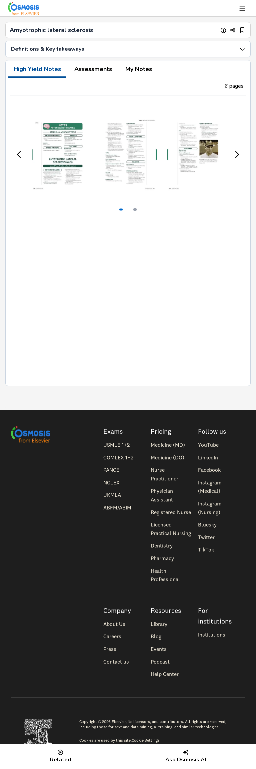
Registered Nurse (171, 512)
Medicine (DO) (167, 457)
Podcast (160, 661)
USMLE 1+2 (116, 444)
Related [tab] (60, 759)
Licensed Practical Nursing (171, 528)
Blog (156, 636)
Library (159, 624)
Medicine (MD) (168, 444)
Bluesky (207, 524)
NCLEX (111, 482)
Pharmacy (162, 558)
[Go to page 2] (135, 209)
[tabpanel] (128, 232)
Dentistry (162, 545)
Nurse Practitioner (164, 474)
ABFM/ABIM (117, 507)
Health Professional (165, 575)
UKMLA (112, 494)
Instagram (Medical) (210, 486)
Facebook (209, 469)
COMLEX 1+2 (118, 457)
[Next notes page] (237, 154)
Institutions (211, 634)
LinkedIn (208, 457)
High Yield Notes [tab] (37, 69)
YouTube (208, 444)
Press (109, 649)
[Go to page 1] (121, 209)
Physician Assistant (162, 495)
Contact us (116, 661)
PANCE (111, 469)
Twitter (206, 537)
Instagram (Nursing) (210, 507)
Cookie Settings (146, 740)
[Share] (233, 30)
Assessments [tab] (93, 69)
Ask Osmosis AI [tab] (185, 759)
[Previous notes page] (19, 154)
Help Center (165, 674)
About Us (114, 624)
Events (159, 649)
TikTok (206, 549)
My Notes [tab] (138, 69)
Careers (112, 636)
